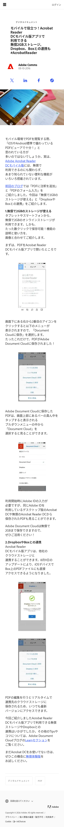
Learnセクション (36, 740)
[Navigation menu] (4, 4)
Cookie (8, 821)
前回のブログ (14, 186)
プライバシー (11, 817)
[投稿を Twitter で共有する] (12, 80)
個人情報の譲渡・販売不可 (31, 817)
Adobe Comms (27, 65)
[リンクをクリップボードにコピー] (52, 80)
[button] (32, 801)
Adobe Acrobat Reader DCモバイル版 (20, 163)
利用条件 (49, 817)
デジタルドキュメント (26, 22)
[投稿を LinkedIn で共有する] (25, 80)
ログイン (56, 4)
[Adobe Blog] (13, 4)
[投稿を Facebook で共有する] (39, 80)
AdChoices (21, 821)
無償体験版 (33, 756)
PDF (40, 780)
